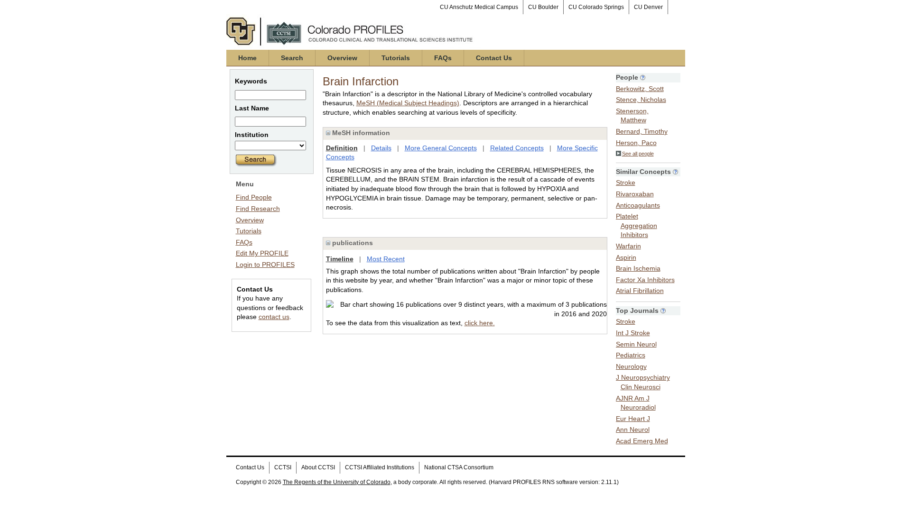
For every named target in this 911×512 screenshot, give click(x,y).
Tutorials (395, 58)
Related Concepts (517, 148)
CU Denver (648, 7)
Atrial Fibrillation (640, 290)
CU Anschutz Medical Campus (479, 7)
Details (381, 148)
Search (292, 58)
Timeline (339, 259)
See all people (638, 153)
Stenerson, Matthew (632, 115)
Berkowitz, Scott (640, 88)
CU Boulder (543, 7)
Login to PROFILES (265, 264)
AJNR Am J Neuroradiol (636, 402)
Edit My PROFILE (262, 253)
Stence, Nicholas (641, 99)
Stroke (625, 182)
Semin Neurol (636, 344)
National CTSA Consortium (458, 467)
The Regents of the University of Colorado (336, 482)
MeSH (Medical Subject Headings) (407, 103)
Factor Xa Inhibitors (645, 279)
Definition (342, 148)
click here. (480, 323)
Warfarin (628, 246)
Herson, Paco (636, 142)
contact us (274, 316)
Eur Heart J (633, 418)
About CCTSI (318, 467)
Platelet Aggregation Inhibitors (636, 225)
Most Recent (386, 259)
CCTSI (282, 467)
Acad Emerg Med (642, 441)
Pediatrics (630, 355)
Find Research (258, 208)
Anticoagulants (638, 205)
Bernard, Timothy (642, 131)
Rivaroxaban (635, 194)
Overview (342, 58)
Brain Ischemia (638, 268)
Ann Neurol (633, 429)
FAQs (443, 58)
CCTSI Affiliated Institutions (379, 467)
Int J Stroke (633, 333)
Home (247, 58)
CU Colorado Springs (596, 7)
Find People (254, 197)
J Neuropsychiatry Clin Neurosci (643, 382)
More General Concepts (441, 148)
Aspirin (626, 257)
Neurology (631, 366)
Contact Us (494, 58)
